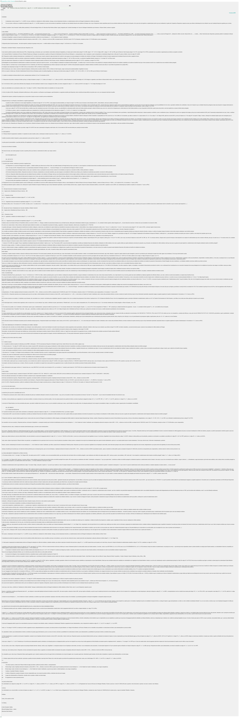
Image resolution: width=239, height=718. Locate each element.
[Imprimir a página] (22, 1)
